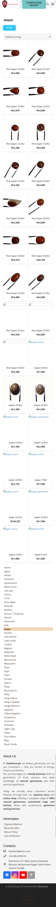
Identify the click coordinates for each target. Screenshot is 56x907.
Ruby (6, 694)
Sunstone (9, 721)
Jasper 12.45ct (41, 443)
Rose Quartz (10, 690)
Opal (6, 671)
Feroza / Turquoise (13, 613)
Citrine (7, 594)
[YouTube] (23, 875)
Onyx (6, 667)
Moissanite (9, 663)
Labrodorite (10, 636)
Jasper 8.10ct (41, 555)
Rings (7, 686)
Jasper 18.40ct (15, 405)
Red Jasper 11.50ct (41, 106)
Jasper (7, 629)
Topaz (7, 732)
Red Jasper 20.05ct (41, 256)
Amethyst (9, 579)
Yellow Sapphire (12, 713)
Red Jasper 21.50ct (15, 330)
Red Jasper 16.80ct (15, 218)
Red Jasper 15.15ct (15, 181)
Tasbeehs (9, 724)
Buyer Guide (10, 744)
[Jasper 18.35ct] (41, 390)
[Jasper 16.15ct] (15, 502)
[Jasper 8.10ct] (41, 539)
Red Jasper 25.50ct (15, 368)
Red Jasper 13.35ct (41, 144)
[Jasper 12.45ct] (41, 427)
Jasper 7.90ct (41, 480)
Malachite (9, 652)
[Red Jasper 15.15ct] (15, 166)
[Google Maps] (31, 875)
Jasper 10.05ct (41, 368)
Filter (9, 28)
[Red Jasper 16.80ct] (15, 203)
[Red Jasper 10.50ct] (15, 91)
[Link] (10, 4)
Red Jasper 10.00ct (15, 69)
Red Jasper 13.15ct (15, 144)
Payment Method (13, 824)
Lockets (8, 644)
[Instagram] (15, 875)
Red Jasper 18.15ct (41, 218)
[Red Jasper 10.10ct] (41, 54)
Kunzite (8, 632)
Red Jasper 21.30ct (41, 293)
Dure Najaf (9, 602)
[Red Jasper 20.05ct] (41, 240)
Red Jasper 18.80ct (15, 256)
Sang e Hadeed (12, 702)
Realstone (43, 886)
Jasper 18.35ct (41, 405)
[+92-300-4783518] (6, 856)
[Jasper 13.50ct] (15, 427)
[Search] (47, 4)
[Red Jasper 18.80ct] (15, 240)
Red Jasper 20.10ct (15, 293)
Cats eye (8, 590)
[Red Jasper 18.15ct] (41, 203)
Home (7, 567)
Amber (7, 575)
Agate (7, 571)
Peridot (8, 679)
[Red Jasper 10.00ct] (15, 54)
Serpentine (9, 717)
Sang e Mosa (10, 698)
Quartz (7, 682)
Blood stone (10, 586)
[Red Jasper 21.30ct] (41, 278)
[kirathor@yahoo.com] (6, 851)
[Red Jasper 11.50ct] (41, 91)
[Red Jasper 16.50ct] (41, 166)
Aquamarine (10, 582)
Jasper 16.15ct (15, 517)
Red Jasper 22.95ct (41, 330)
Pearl (7, 675)
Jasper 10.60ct (41, 517)
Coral (7, 598)
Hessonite (9, 621)
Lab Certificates (12, 835)
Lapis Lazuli (10, 640)
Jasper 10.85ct (15, 480)
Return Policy (11, 831)
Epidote (8, 609)
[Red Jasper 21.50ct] (15, 315)
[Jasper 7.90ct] (41, 464)
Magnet (8, 648)
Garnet (7, 617)
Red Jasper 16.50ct (41, 181)
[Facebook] (7, 875)
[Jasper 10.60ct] (41, 502)
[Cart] (53, 4)
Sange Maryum (12, 705)
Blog (6, 740)
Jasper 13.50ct (15, 443)
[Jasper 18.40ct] (15, 390)
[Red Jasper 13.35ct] (41, 128)
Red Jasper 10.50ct (15, 106)
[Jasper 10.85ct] (15, 464)
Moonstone (10, 659)
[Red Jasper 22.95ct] (41, 315)
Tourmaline (10, 736)
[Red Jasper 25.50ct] (15, 352)
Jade (6, 625)
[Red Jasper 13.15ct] (15, 128)
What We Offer (11, 828)
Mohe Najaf (10, 655)
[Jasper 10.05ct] (41, 352)
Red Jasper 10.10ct (41, 69)
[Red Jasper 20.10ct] (15, 278)
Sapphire (8, 709)
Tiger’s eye (9, 728)
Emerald (8, 605)
